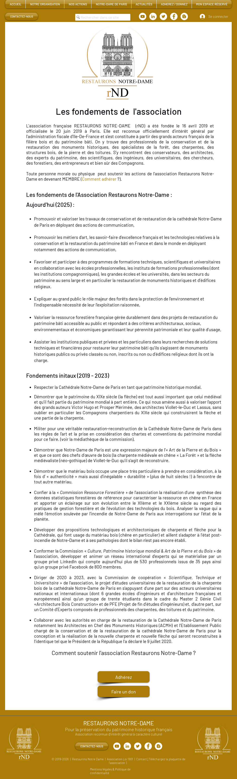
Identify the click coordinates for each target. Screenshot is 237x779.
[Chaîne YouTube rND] (117, 746)
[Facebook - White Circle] (174, 16)
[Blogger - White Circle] (184, 16)
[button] (45, 4)
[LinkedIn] (153, 16)
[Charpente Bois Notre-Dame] (163, 16)
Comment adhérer (99, 179)
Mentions (96, 769)
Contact (142, 759)
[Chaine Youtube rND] (142, 16)
